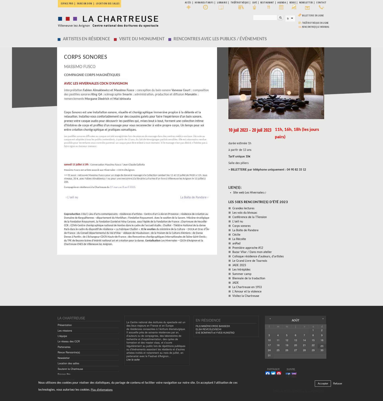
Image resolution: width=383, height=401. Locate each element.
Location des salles (108, 3)
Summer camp (241, 274)
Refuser (337, 383)
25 (278, 350)
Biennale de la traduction (248, 278)
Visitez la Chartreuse (245, 296)
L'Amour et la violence (247, 291)
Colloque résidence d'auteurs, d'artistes (258, 256)
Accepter (323, 383)
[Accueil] (107, 20)
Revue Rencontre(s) (69, 352)
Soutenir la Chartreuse (70, 369)
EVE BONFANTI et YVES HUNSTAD (215, 332)
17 (269, 345)
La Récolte (239, 239)
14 (304, 340)
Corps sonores (241, 226)
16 (322, 340)
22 (313, 345)
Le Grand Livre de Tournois (249, 261)
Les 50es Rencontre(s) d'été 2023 (258, 202)
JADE (235, 282)
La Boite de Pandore (245, 230)
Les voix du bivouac (244, 212)
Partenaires (64, 347)
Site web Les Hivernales (248, 192)
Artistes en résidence (86, 39)
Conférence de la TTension (249, 217)
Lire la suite (133, 359)
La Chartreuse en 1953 (247, 287)
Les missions (65, 330)
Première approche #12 (247, 248)
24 (269, 350)
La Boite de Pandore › (194, 197)
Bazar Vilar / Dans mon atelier (252, 252)
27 (295, 350)
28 (304, 350)
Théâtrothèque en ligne (315, 23)
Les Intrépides (241, 269)
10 (269, 340)
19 (286, 345)
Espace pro (67, 3)
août (295, 320)
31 (269, 355)
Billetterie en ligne (313, 15)
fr (288, 18)
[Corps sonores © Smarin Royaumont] (277, 83)
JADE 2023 (239, 265)
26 (286, 350)
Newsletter (64, 358)
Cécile (236, 234)
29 (313, 350)
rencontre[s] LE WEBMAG (315, 27)
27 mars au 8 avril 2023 (122, 187)
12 (286, 340)
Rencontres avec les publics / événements (220, 39)
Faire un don (84, 3)
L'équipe (62, 336)
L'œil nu (237, 221)
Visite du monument (142, 39)
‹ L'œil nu (72, 197)
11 (278, 340)
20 (295, 345)
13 (295, 340)
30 (322, 350)
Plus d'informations (102, 389)
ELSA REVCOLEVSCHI (208, 329)
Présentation (65, 325)
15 (313, 340)
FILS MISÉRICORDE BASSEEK (213, 326)
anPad (236, 243)
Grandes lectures (243, 208)
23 (322, 346)
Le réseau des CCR (69, 341)
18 (278, 345)
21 (304, 345)
